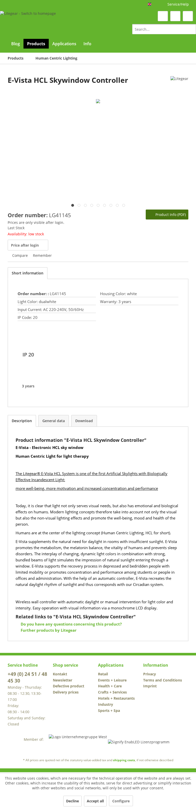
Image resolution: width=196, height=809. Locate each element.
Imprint (150, 686)
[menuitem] (164, 29)
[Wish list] (163, 16)
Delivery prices (66, 692)
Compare (19, 255)
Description (22, 420)
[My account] (175, 16)
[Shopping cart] (188, 16)
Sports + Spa (109, 710)
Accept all (95, 801)
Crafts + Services (112, 692)
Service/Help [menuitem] (178, 4)
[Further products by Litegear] (179, 85)
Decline (72, 801)
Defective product (68, 686)
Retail (103, 674)
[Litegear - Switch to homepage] (28, 22)
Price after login (25, 245)
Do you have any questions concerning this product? (71, 624)
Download (84, 420)
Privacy (149, 674)
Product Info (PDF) (170, 214)
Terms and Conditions (162, 680)
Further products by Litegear (48, 630)
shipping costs (124, 760)
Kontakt (60, 674)
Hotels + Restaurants (116, 698)
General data (53, 420)
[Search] (191, 29)
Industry (105, 704)
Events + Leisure (112, 680)
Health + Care (110, 686)
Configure (121, 801)
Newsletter (62, 680)
